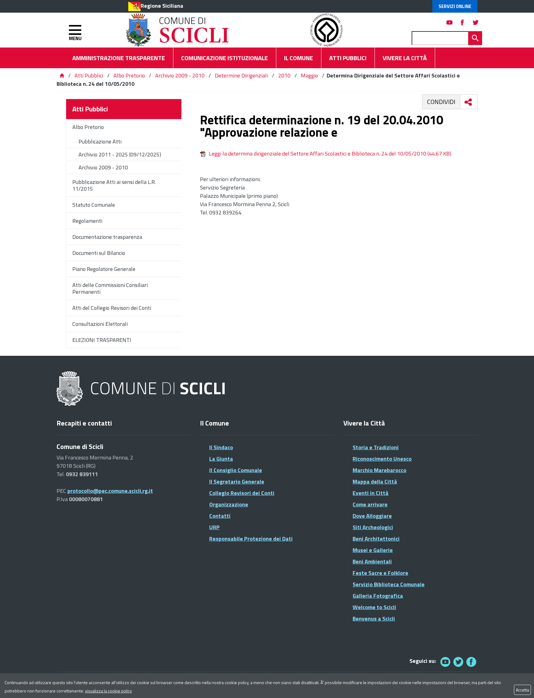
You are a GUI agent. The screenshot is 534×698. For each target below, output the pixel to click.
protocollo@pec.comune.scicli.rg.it (110, 491)
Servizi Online (455, 6)
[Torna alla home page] (62, 75)
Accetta (522, 690)
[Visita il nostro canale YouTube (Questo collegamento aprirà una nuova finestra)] (458, 662)
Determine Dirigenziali (241, 75)
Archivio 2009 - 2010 (180, 75)
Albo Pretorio (129, 75)
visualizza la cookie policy (108, 691)
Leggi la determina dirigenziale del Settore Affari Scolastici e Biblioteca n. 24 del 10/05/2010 (330, 153)
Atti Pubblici (88, 75)
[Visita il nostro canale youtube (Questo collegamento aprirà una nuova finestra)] (450, 22)
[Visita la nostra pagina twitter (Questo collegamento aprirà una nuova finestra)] (476, 22)
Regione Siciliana (162, 6)
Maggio (309, 75)
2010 (284, 75)
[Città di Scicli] (142, 389)
